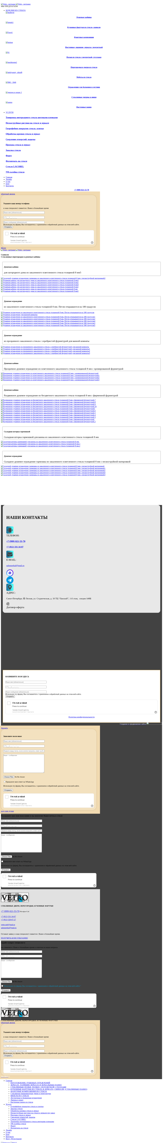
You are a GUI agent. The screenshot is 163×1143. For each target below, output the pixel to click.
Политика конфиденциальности (81, 717)
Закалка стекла (17, 1109)
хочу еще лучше (7, 811)
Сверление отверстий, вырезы (23, 1117)
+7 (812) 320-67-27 (8, 920)
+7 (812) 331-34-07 (14, 547)
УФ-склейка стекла (18, 1124)
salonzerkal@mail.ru (15, 565)
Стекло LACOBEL (18, 1119)
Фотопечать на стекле (19, 1128)
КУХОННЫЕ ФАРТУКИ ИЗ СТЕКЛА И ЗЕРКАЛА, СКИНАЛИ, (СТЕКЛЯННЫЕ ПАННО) (49, 1089)
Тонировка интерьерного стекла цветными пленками (32, 1122)
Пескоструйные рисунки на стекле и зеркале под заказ (33, 1113)
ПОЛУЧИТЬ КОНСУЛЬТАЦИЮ (14, 938)
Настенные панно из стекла (22, 1102)
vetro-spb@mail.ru (8, 925)
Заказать (4, 728)
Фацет (13, 1126)
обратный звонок (8, 194)
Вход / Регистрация (13, 1139)
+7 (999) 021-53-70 (81, 190)
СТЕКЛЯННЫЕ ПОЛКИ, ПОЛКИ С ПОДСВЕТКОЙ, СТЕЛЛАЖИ (38, 1087)
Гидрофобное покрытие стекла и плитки (27, 1106)
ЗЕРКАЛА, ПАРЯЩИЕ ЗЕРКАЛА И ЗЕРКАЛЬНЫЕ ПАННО (36, 1085)
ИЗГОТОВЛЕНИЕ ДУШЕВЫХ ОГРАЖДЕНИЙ (30, 1083)
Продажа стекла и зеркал (21, 1115)
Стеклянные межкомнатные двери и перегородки (31, 1094)
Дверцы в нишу (17, 1100)
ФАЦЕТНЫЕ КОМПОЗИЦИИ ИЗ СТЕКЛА (29, 1091)
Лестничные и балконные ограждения (26, 1098)
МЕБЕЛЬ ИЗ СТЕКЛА (20, 1096)
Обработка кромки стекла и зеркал (25, 1111)
